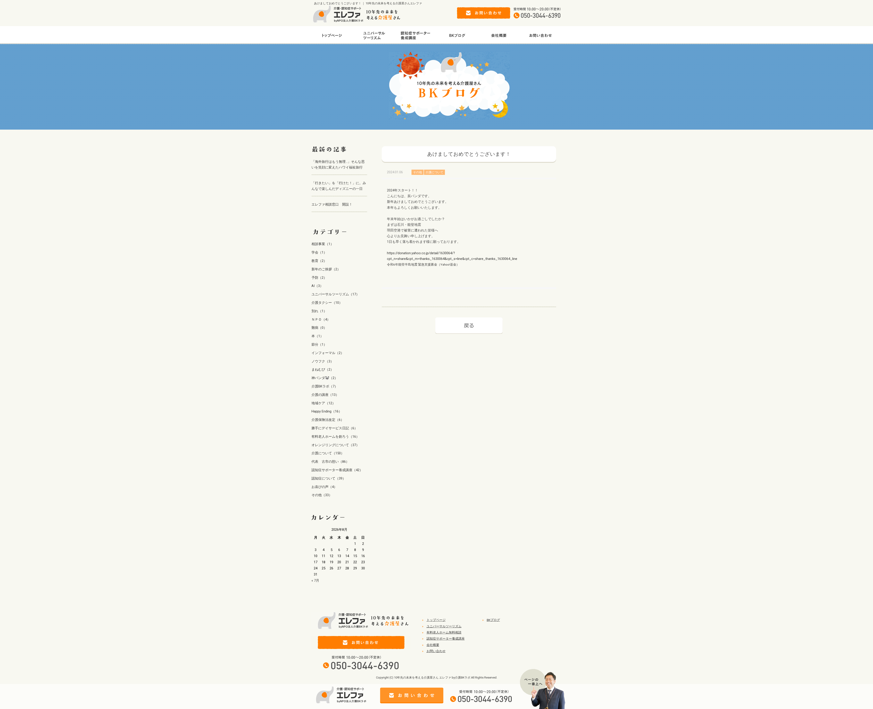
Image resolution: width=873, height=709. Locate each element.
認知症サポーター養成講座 (445, 638)
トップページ (436, 620)
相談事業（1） (322, 244)
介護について (434, 172)
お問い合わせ (436, 651)
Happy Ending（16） (326, 411)
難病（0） (319, 328)
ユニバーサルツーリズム (444, 626)
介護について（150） (327, 453)
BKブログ (493, 620)
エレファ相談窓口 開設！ (331, 204)
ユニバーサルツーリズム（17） (335, 294)
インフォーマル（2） (327, 353)
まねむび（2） (322, 369)
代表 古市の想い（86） (330, 462)
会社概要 (432, 645)
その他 (417, 172)
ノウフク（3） (322, 361)
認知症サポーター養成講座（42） (337, 470)
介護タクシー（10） (326, 303)
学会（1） (319, 252)
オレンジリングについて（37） (335, 445)
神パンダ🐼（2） (324, 378)
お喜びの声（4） (324, 487)
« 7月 (315, 580)
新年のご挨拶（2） (326, 269)
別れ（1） (319, 311)
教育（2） (319, 261)
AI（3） (317, 286)
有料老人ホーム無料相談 (444, 632)
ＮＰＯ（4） (320, 319)
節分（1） (319, 344)
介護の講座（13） (325, 395)
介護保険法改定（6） (327, 420)
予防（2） (319, 278)
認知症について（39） (328, 478)
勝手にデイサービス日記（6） (334, 428)
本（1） (317, 336)
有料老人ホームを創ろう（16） (335, 437)
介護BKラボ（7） (324, 386)
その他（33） (321, 495)
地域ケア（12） (323, 403)
